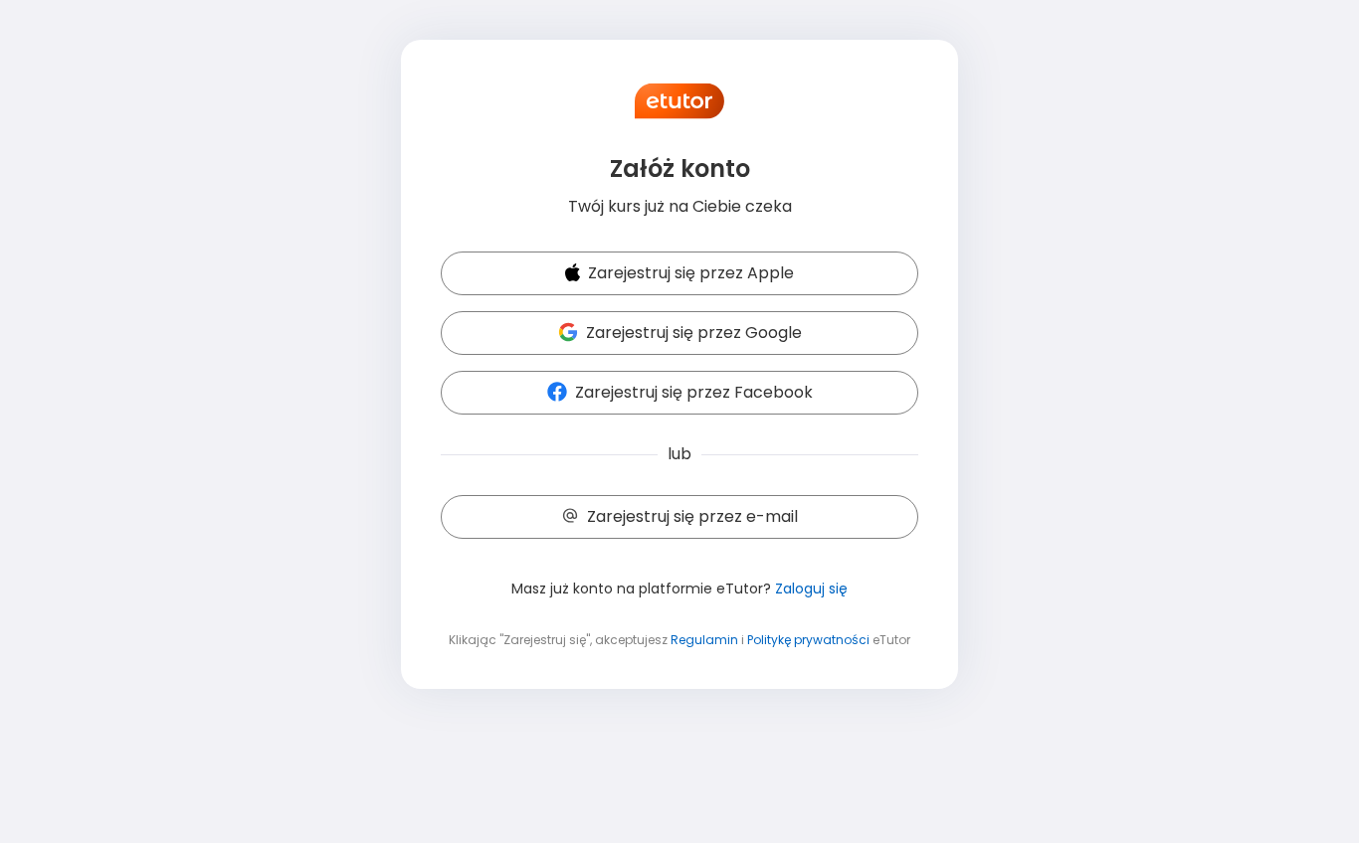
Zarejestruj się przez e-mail (692, 516)
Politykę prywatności (808, 639)
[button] (679, 274)
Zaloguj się (811, 588)
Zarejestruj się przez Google (694, 332)
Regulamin (704, 639)
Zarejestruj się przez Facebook (694, 392)
